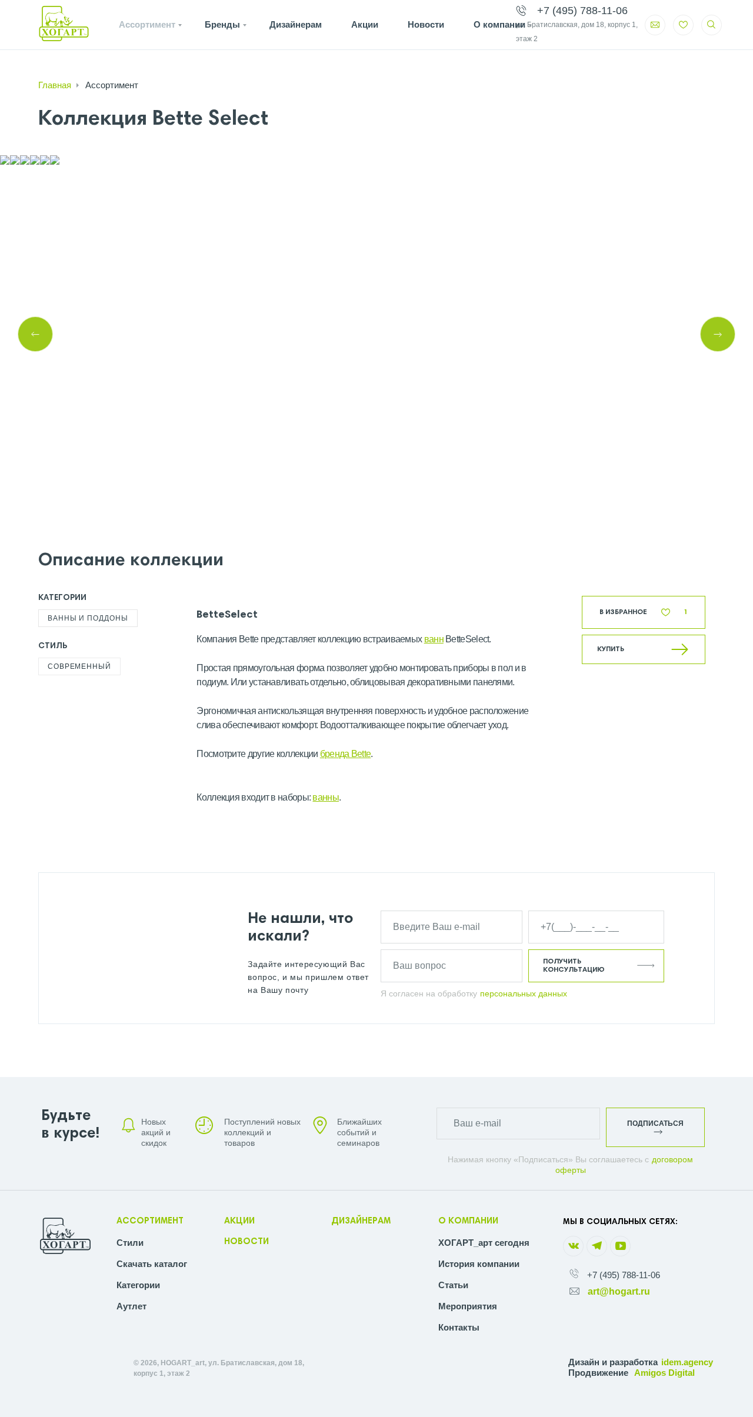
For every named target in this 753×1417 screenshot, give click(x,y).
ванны (325, 797)
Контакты (458, 1327)
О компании (499, 24)
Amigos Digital (664, 1373)
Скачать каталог (151, 1264)
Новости (426, 24)
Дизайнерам (295, 24)
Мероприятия (467, 1306)
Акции (364, 24)
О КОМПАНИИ (468, 1221)
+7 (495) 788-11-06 (623, 1275)
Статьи (453, 1285)
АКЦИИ (239, 1221)
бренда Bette (345, 754)
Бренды (222, 24)
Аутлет (131, 1306)
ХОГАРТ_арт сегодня (483, 1243)
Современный (79, 666)
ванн (434, 639)
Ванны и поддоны (88, 618)
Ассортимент (147, 24)
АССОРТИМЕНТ (150, 1221)
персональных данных (523, 993)
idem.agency (687, 1362)
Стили (130, 1243)
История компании (478, 1264)
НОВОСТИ (246, 1242)
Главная (54, 85)
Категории (138, 1285)
